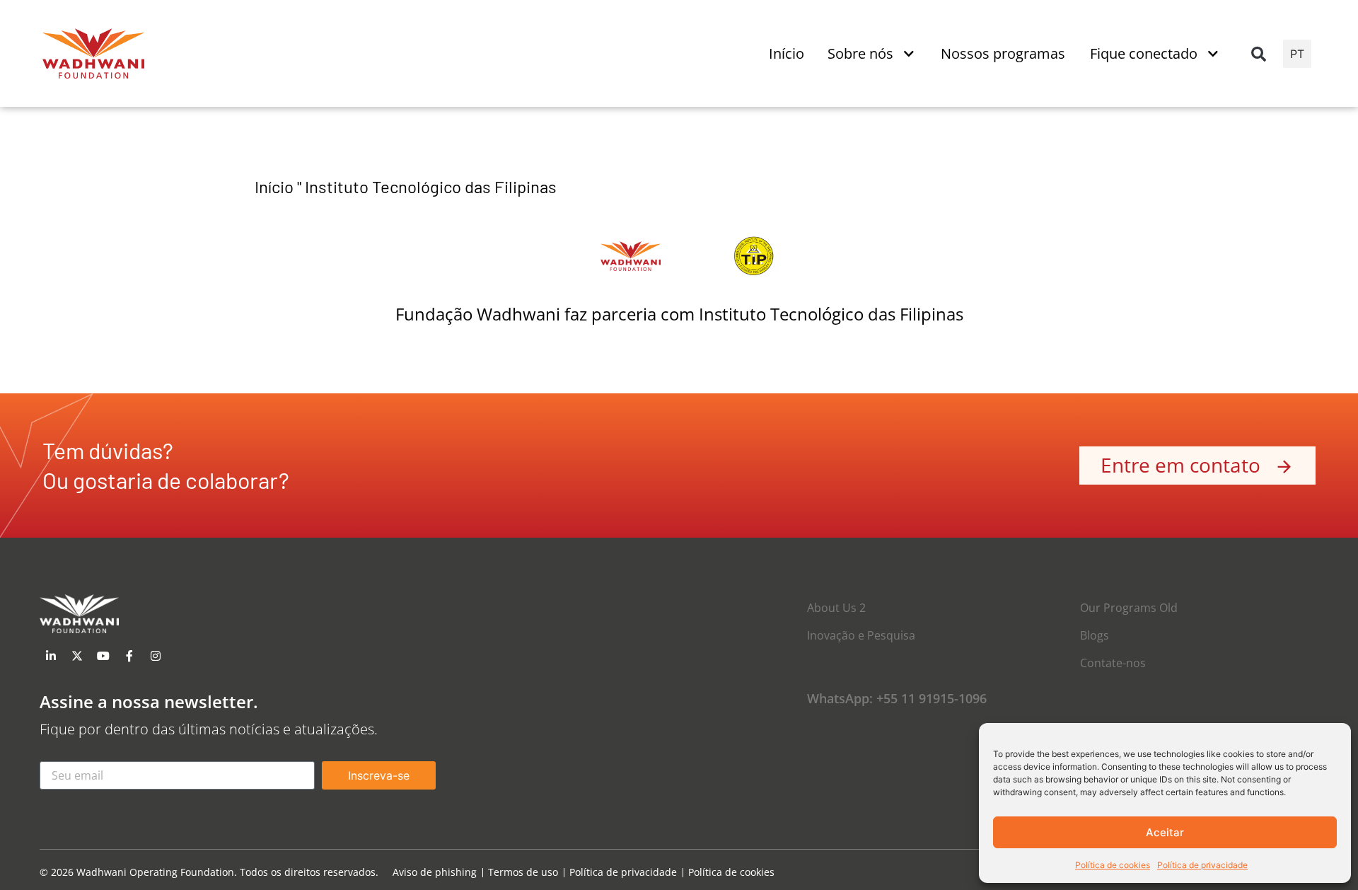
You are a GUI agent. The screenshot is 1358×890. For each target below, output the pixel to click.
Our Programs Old (1129, 608)
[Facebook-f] (129, 656)
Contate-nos (1113, 663)
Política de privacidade (1202, 865)
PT (1297, 54)
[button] (1258, 53)
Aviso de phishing (435, 873)
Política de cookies (1112, 865)
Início (274, 186)
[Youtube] (103, 656)
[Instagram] (155, 656)
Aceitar (1165, 832)
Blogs (1094, 635)
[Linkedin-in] (51, 656)
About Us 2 (836, 608)
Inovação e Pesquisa (861, 635)
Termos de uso (523, 873)
